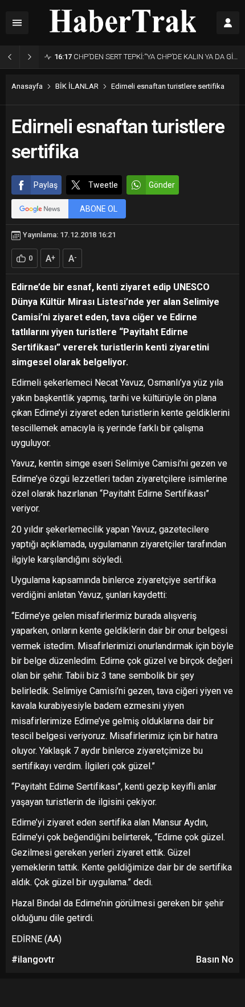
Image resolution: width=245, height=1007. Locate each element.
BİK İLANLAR (77, 86)
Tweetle (103, 184)
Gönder (162, 184)
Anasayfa (27, 86)
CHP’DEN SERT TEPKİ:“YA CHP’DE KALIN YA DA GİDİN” (146, 56)
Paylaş (46, 184)
